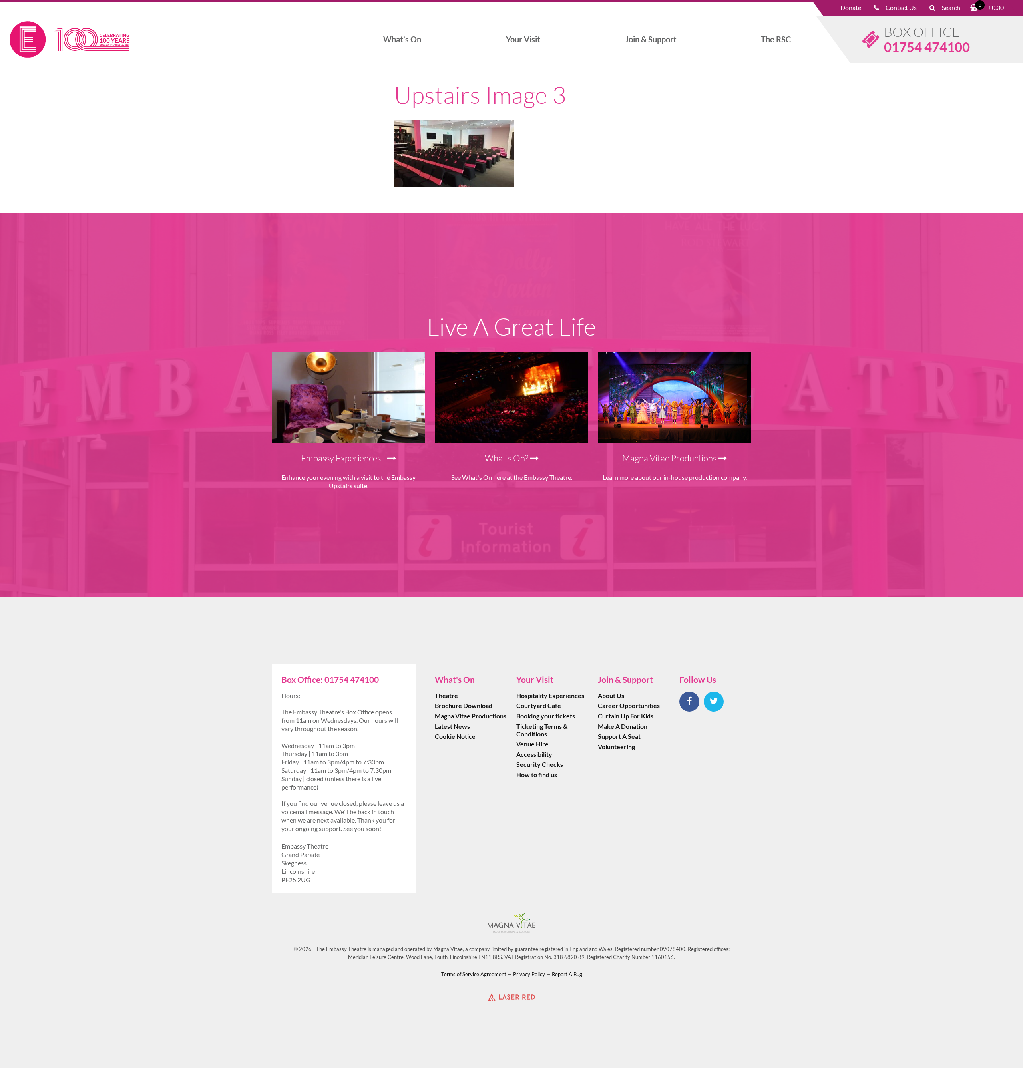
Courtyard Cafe (538, 705)
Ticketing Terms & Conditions (541, 730)
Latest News (452, 726)
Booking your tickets (545, 716)
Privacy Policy (529, 974)
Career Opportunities (629, 705)
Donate (850, 7)
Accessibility (534, 754)
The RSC (776, 39)
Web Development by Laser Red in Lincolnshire (511, 997)
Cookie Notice (455, 736)
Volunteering (616, 746)
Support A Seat (619, 736)
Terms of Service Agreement (473, 974)
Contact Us (901, 7)
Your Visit (523, 39)
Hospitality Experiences (550, 695)
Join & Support (651, 39)
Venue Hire (532, 744)
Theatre (446, 695)
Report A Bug (567, 974)
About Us (611, 695)
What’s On (402, 39)
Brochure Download (463, 705)
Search (951, 7)
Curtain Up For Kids (625, 716)
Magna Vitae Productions (470, 716)
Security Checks (539, 764)
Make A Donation (622, 726)
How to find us (536, 774)
